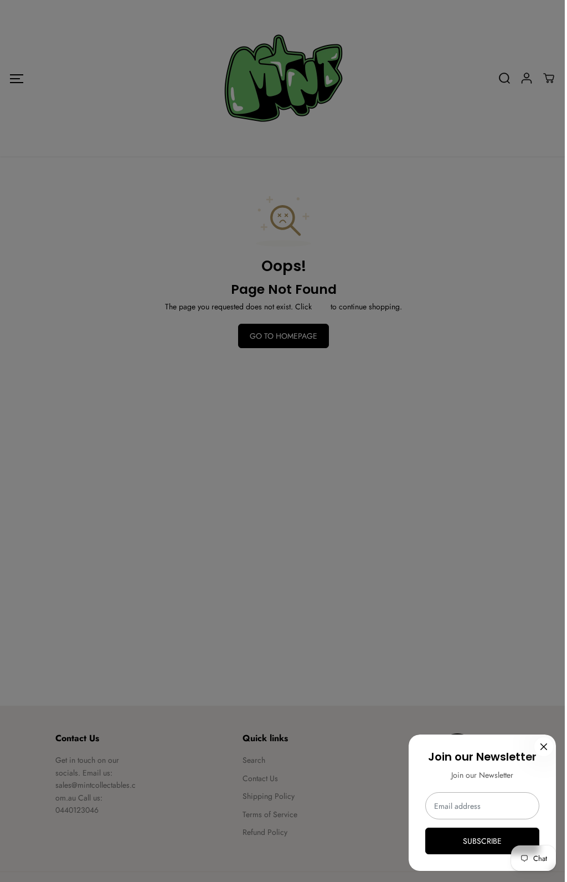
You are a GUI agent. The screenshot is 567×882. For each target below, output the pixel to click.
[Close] (544, 747)
